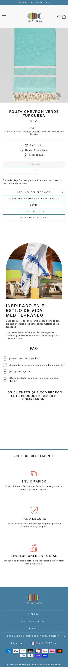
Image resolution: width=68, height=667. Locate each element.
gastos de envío (32, 131)
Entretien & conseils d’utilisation (34, 198)
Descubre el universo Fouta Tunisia (33, 636)
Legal (33, 629)
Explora (33, 614)
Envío (34, 205)
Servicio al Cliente (34, 218)
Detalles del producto (34, 192)
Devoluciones (34, 211)
